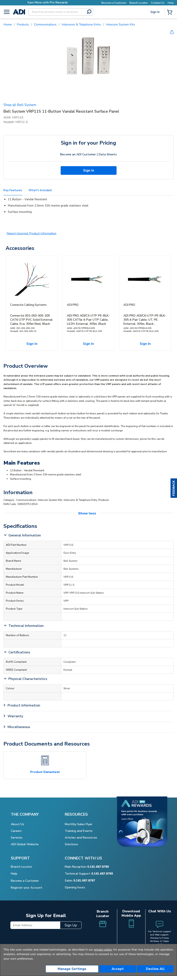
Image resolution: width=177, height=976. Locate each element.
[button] (174, 488)
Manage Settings (72, 969)
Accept (118, 969)
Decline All (155, 969)
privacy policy (103, 950)
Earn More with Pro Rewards (48, 2)
